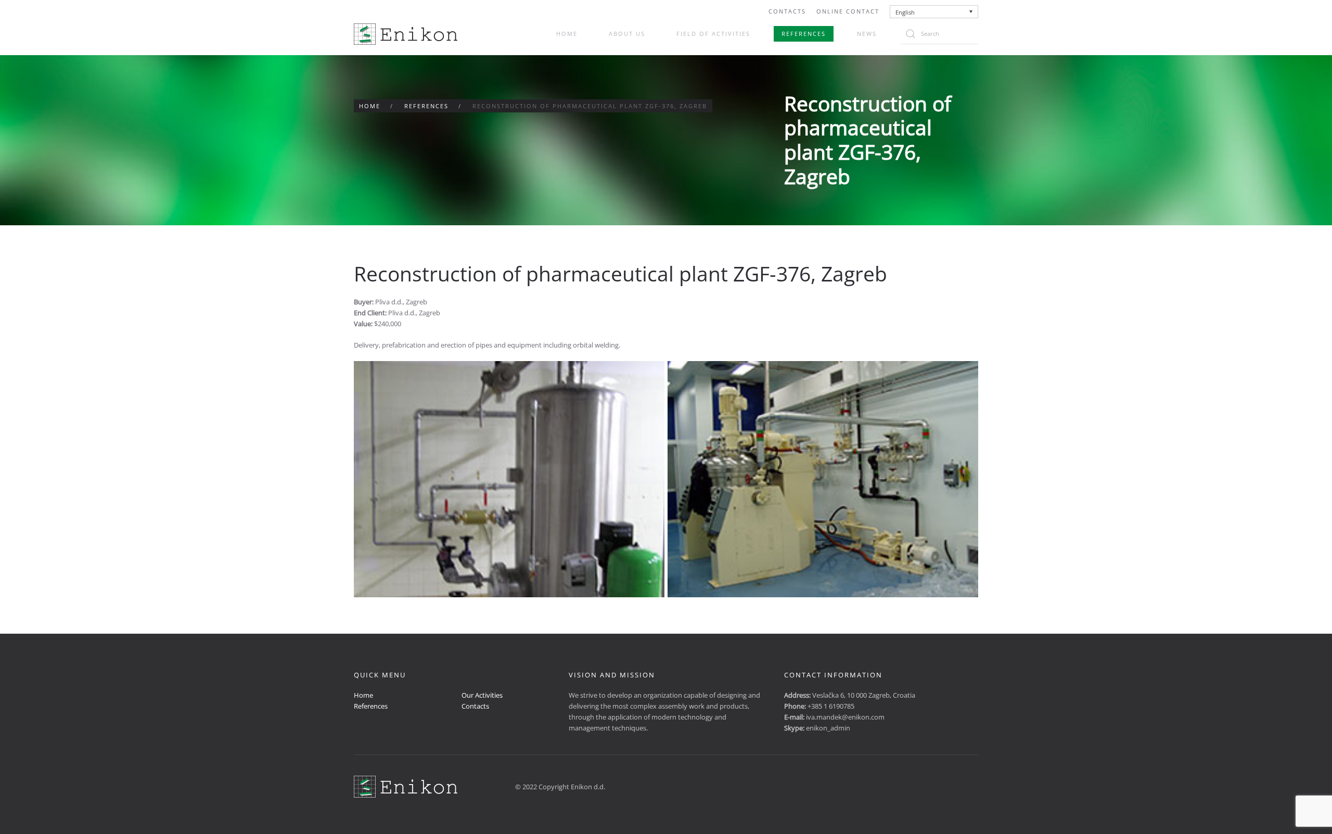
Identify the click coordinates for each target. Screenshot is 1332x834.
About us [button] (627, 33)
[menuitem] (934, 11)
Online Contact (847, 11)
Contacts (787, 11)
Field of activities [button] (713, 33)
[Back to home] (405, 34)
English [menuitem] (905, 12)
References (804, 33)
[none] (934, 11)
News (867, 33)
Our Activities (482, 695)
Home (567, 33)
